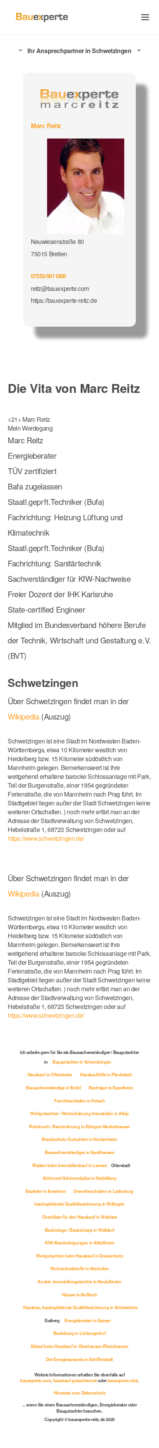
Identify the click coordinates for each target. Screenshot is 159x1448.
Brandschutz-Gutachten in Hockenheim (79, 1139)
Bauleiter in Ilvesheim (45, 1191)
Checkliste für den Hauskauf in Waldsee (79, 1217)
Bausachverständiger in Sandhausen (80, 1152)
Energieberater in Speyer (87, 1320)
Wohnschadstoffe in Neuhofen (79, 1268)
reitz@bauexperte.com (60, 288)
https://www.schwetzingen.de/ (46, 838)
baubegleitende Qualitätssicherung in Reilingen (79, 1204)
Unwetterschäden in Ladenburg (103, 1191)
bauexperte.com (35, 1380)
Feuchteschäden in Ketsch (79, 1100)
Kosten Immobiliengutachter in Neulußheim (79, 1281)
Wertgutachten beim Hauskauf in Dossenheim (79, 1256)
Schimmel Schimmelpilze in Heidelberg (80, 1178)
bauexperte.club (122, 1380)
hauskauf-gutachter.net (75, 1380)
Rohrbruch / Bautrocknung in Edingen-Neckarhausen (79, 1126)
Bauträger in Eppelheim (111, 1087)
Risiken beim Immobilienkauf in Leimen (69, 1165)
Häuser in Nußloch (79, 1294)
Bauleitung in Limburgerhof (79, 1333)
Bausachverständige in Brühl (53, 1087)
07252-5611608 (48, 276)
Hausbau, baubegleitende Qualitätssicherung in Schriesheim (80, 1307)
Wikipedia (24, 716)
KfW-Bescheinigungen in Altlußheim (80, 1242)
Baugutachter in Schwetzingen (81, 1062)
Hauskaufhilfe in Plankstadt (106, 1074)
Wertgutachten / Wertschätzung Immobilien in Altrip (79, 1113)
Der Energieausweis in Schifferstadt (79, 1359)
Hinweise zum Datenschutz (79, 1393)
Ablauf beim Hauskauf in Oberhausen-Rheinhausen (79, 1346)
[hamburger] (145, 17)
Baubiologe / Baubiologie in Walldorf (80, 1230)
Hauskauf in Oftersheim (49, 1074)
